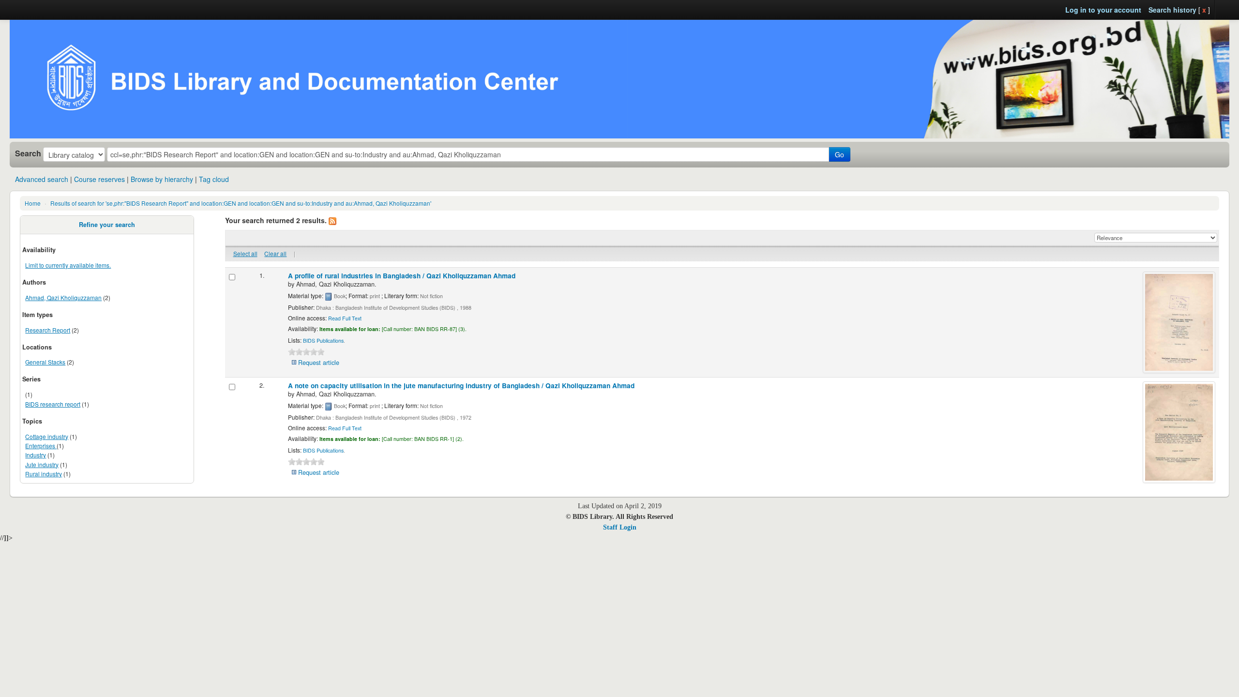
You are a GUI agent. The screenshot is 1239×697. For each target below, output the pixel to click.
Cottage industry (46, 436)
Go (839, 154)
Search (28, 153)
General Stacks (45, 362)
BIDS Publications (323, 340)
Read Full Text (345, 318)
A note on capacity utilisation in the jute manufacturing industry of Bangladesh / (461, 385)
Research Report (47, 330)
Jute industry (42, 464)
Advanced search (41, 179)
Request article (318, 362)
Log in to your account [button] (1103, 10)
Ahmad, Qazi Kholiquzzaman (63, 297)
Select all (245, 253)
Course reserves (99, 179)
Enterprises (41, 445)
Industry (35, 455)
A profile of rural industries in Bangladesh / (401, 275)
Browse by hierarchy (162, 179)
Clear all (275, 253)
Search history (1172, 10)
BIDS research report (52, 404)
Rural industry (43, 474)
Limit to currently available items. (68, 265)
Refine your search (107, 224)
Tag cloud (214, 179)
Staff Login (619, 527)
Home (33, 203)
